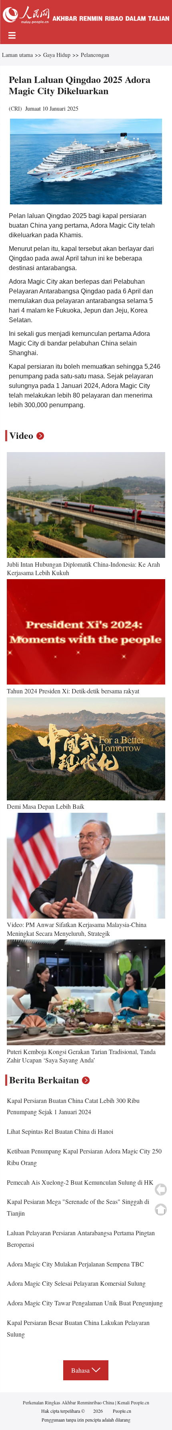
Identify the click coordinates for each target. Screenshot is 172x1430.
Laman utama (17, 55)
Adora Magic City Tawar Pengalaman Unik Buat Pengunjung (85, 1303)
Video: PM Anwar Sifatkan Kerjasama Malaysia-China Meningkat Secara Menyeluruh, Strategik (76, 928)
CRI (15, 108)
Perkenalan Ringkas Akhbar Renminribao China (69, 1402)
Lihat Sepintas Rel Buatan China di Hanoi (60, 1131)
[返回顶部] (161, 1210)
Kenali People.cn (132, 1402)
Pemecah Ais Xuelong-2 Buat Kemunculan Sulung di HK (80, 1182)
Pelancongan (95, 55)
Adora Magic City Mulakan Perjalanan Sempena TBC (75, 1264)
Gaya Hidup (56, 55)
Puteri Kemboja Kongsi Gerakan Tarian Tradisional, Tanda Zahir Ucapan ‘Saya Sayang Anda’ (81, 1055)
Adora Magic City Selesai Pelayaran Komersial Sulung (76, 1283)
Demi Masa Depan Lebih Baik (45, 806)
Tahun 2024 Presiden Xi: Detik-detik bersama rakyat (73, 691)
